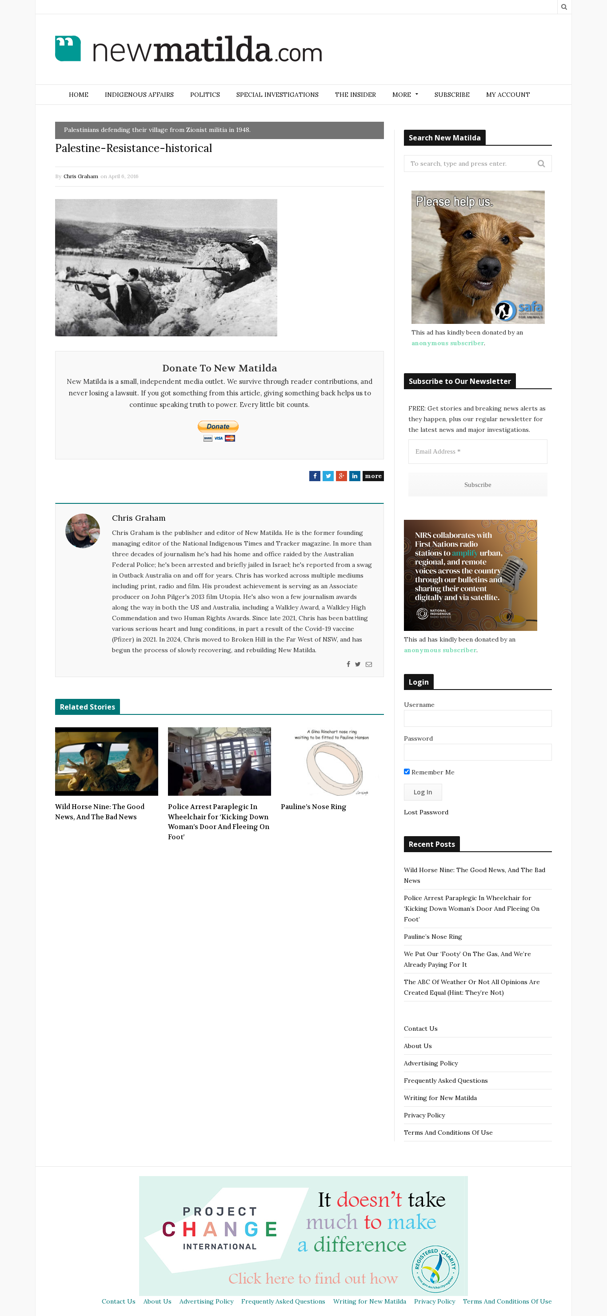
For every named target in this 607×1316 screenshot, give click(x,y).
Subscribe (452, 95)
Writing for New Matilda (440, 1098)
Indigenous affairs (139, 95)
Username (419, 705)
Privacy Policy (424, 1115)
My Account (508, 95)
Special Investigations (277, 95)
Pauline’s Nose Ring (314, 806)
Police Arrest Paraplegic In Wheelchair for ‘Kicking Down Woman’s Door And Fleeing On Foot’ (218, 821)
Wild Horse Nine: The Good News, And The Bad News (99, 812)
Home (78, 95)
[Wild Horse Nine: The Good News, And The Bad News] (106, 761)
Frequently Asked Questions (446, 1081)
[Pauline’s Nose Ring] (332, 761)
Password (418, 738)
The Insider (355, 95)
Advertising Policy (431, 1063)
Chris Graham (81, 176)
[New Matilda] (188, 50)
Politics (205, 95)
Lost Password (426, 812)
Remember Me (432, 772)
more (373, 476)
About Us (418, 1046)
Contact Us (421, 1029)
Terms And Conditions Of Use (448, 1133)
